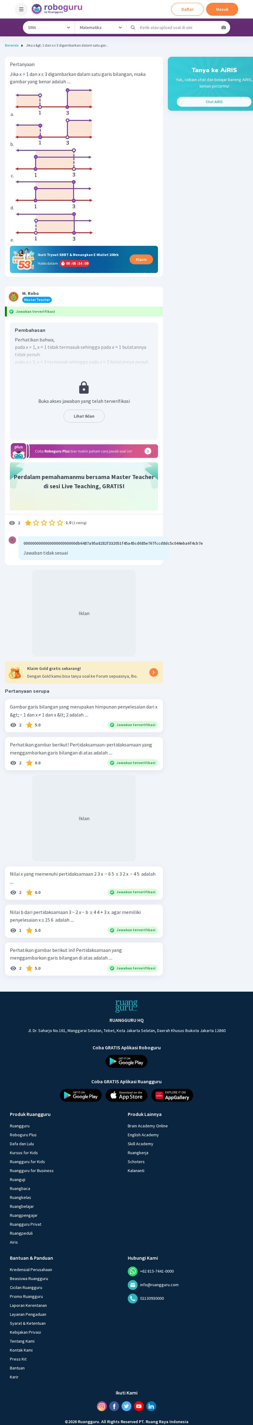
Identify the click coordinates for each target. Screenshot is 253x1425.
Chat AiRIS (214, 101)
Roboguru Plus (23, 1135)
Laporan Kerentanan (28, 1305)
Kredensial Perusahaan (31, 1269)
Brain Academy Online (148, 1126)
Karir (14, 1377)
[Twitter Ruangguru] (126, 1406)
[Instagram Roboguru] (102, 1406)
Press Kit (18, 1359)
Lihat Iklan (84, 416)
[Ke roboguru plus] (84, 451)
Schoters (136, 1161)
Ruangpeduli (21, 1233)
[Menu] (21, 9)
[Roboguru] (58, 9)
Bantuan (17, 1368)
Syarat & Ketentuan (28, 1323)
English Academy (143, 1135)
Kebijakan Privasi (25, 1332)
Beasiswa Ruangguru (29, 1278)
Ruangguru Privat (25, 1224)
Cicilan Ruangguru (26, 1287)
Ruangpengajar (24, 1215)
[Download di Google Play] (126, 1061)
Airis (14, 1242)
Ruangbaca (20, 1188)
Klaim (141, 259)
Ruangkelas (20, 1197)
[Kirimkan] (132, 27)
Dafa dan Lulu (22, 1143)
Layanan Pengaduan (28, 1314)
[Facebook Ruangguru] (114, 1406)
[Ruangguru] (126, 1006)
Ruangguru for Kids (27, 1161)
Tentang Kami (22, 1341)
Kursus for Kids (24, 1152)
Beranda (12, 45)
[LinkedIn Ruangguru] (151, 1406)
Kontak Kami (21, 1350)
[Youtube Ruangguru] (139, 1406)
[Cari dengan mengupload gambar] (223, 27)
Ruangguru (20, 1126)
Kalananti (136, 1170)
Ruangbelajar (22, 1206)
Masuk (222, 9)
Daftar (187, 9)
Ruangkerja (138, 1152)
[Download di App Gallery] (172, 1095)
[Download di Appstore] (126, 1095)
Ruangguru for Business (32, 1170)
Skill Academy (140, 1143)
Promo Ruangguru (26, 1296)
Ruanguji (17, 1179)
